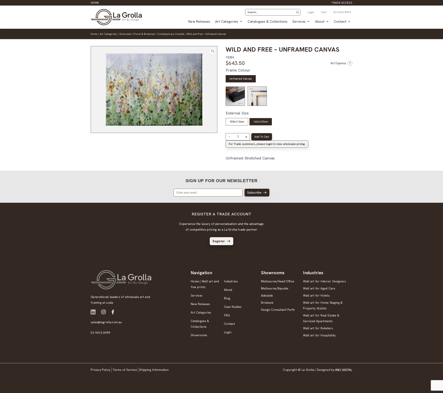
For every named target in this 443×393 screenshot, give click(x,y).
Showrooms (199, 335)
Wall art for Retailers (318, 328)
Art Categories (226, 21)
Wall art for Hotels (316, 295)
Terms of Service (124, 370)
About (319, 21)
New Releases (199, 21)
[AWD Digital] (343, 369)
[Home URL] (121, 279)
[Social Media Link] (93, 312)
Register (219, 241)
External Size (237, 113)
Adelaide (267, 295)
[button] (297, 12)
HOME (95, 3)
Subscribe (254, 192)
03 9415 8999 (342, 12)
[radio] (241, 78)
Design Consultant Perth (278, 310)
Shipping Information (154, 370)
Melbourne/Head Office (277, 281)
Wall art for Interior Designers (324, 281)
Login (311, 12)
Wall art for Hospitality (319, 335)
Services (299, 21)
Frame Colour (238, 70)
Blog (227, 298)
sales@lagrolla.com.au (106, 322)
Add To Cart (261, 137)
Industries (231, 281)
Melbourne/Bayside (274, 288)
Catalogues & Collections (267, 21)
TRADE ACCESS (341, 3)
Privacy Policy (100, 370)
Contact (340, 21)
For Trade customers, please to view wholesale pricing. (267, 144)
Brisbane (267, 303)
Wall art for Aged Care (319, 288)
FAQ (227, 315)
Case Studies (233, 307)
